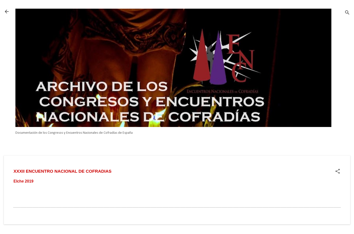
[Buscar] (347, 13)
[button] (338, 171)
